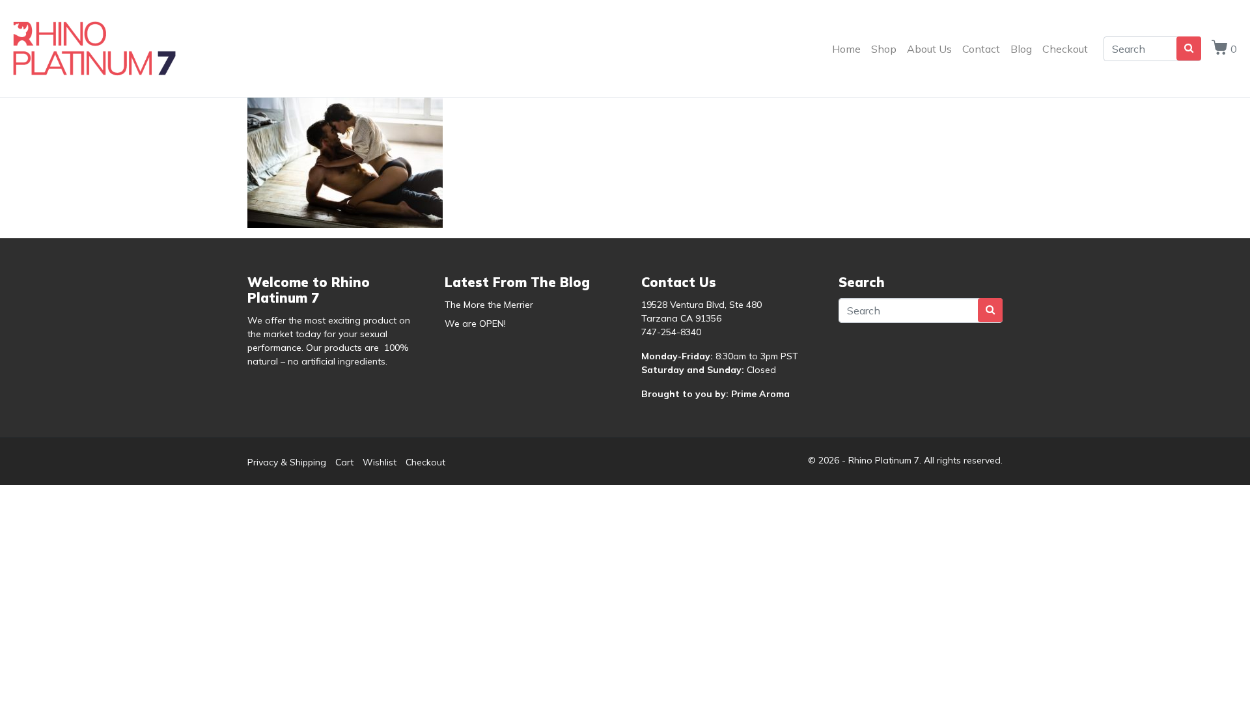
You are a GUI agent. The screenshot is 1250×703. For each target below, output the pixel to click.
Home (846, 48)
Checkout (1065, 48)
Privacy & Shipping (286, 462)
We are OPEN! (475, 323)
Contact (981, 48)
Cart (344, 462)
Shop (883, 48)
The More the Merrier (489, 304)
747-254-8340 (671, 332)
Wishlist (379, 462)
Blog (1021, 48)
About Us (929, 48)
